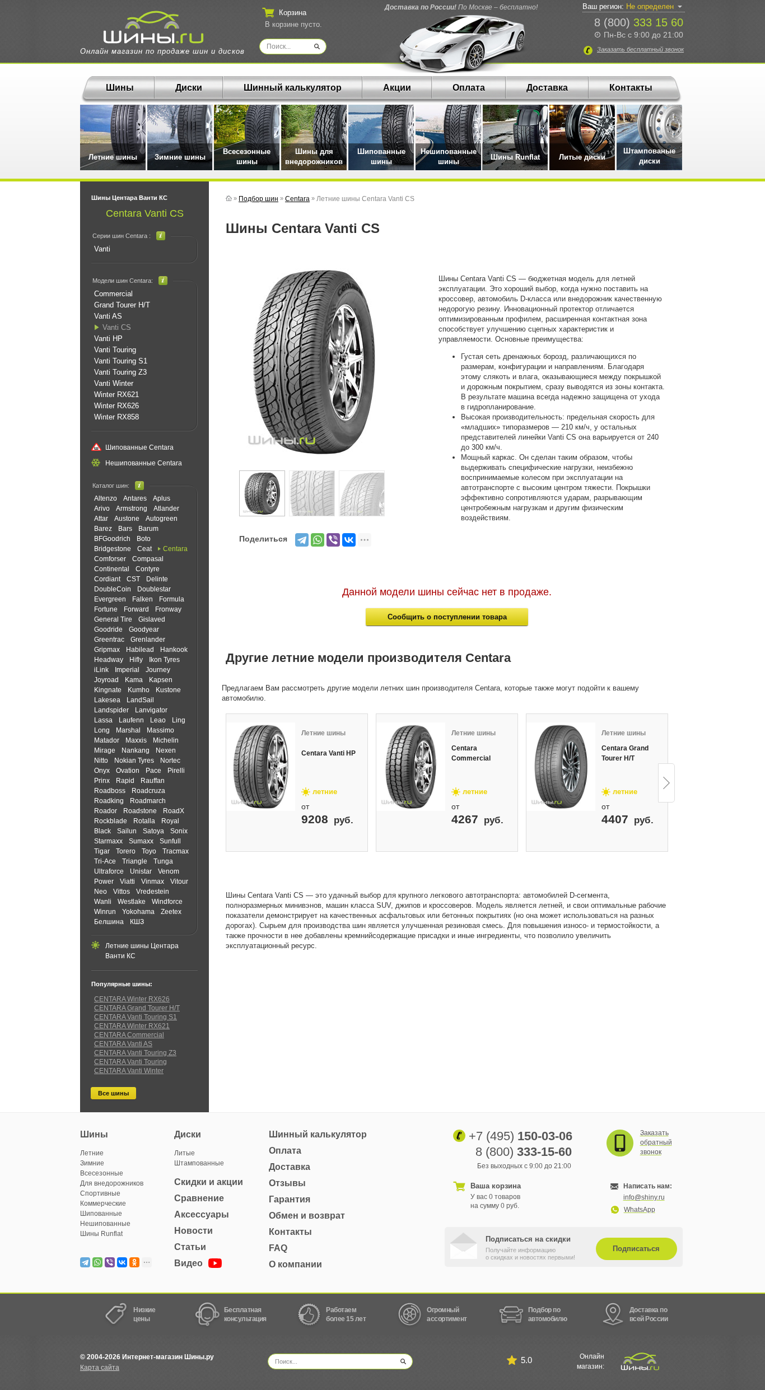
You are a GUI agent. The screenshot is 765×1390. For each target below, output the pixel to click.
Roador (105, 811)
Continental (111, 569)
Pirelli (176, 771)
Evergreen (110, 599)
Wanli (102, 902)
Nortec (170, 760)
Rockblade (110, 821)
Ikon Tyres (164, 660)
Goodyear (144, 629)
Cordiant (107, 579)
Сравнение (199, 1198)
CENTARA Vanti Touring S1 (135, 1017)
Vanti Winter (113, 383)
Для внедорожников (111, 1183)
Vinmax (152, 881)
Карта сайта (99, 1368)
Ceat (144, 549)
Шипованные (101, 1214)
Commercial (113, 294)
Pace (153, 771)
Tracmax (175, 851)
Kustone (168, 690)
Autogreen (162, 519)
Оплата (469, 87)
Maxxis (136, 740)
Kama (134, 680)
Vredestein (152, 891)
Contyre (148, 569)
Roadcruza (148, 791)
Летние (92, 1153)
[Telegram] (302, 540)
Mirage (104, 750)
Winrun (105, 912)
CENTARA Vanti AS (123, 1044)
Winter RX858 (116, 417)
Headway (108, 660)
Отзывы (287, 1183)
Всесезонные (101, 1173)
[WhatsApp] (317, 540)
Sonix (179, 831)
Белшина (109, 922)
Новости (193, 1230)
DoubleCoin (112, 589)
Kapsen (160, 680)
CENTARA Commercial (129, 1035)
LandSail (140, 700)
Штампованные (199, 1163)
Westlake (132, 902)
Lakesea (107, 700)
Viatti (127, 881)
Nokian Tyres (134, 760)
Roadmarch (148, 801)
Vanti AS (108, 316)
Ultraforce (109, 871)
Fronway (168, 609)
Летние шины (112, 157)
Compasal (148, 559)
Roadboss (109, 791)
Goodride (108, 629)
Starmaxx (108, 841)
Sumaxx (141, 841)
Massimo (160, 730)
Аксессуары (201, 1214)
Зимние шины (180, 157)
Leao (158, 720)
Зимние (92, 1163)
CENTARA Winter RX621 (132, 1026)
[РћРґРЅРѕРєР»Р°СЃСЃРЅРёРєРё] (134, 1262)
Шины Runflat (515, 157)
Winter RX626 (116, 406)
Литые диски (582, 157)
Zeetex (171, 912)
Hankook (174, 650)
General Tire (113, 619)
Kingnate (108, 690)
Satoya (153, 831)
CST (133, 579)
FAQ (278, 1248)
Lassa (103, 720)
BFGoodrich (112, 539)
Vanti (102, 249)
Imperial (127, 670)
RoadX (173, 811)
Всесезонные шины (246, 156)
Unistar (141, 871)
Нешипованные (105, 1224)
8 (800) (638, 22)
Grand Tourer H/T (122, 305)
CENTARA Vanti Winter (129, 1071)
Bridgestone (112, 549)
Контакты (630, 87)
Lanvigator (151, 710)
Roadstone (140, 811)
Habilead (140, 650)
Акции (397, 87)
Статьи (190, 1247)
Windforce (167, 902)
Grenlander (147, 639)
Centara (175, 549)
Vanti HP (108, 338)
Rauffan (153, 781)
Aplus (161, 498)
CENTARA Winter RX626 (132, 999)
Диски (188, 87)
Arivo (102, 508)
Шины (120, 87)
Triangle (134, 861)
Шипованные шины (381, 156)
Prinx (102, 781)
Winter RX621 (116, 394)
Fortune (106, 609)
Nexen (166, 750)
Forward (136, 609)
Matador (106, 740)
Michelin (166, 740)
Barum (148, 529)
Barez (103, 529)
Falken (142, 599)
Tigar (102, 851)
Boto (144, 539)
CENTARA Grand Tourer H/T (137, 1008)
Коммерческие (103, 1203)
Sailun (127, 831)
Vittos (121, 891)
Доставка (547, 87)
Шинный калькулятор (293, 87)
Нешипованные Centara (143, 463)
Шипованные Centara (139, 447)
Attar (101, 519)
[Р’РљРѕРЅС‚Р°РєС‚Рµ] (349, 540)
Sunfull (170, 841)
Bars (125, 529)
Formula (171, 599)
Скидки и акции (208, 1182)
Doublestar (154, 589)
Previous (226, 783)
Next (666, 783)
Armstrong (131, 508)
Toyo (149, 851)
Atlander (166, 508)
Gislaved (151, 619)
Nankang (136, 750)
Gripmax (107, 650)
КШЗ (137, 922)
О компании (295, 1264)
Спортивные (100, 1193)
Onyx (102, 771)
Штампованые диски (649, 156)
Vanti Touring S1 (120, 361)
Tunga (163, 861)
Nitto (101, 760)
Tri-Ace (105, 861)
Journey (158, 670)
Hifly (136, 660)
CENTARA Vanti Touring (130, 1062)
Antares (135, 498)
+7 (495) (520, 1136)
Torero (126, 851)
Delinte (157, 579)
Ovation (127, 771)
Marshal (128, 730)
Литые (184, 1153)
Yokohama (138, 912)
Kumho (139, 690)
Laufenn (131, 720)
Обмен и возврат (307, 1215)
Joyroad (106, 680)
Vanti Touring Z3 (120, 372)
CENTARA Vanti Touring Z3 (135, 1053)
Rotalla (144, 821)
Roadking (109, 801)
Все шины (113, 1093)
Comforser (110, 559)
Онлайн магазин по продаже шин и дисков (162, 51)
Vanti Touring (115, 350)
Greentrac (109, 639)
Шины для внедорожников (314, 156)
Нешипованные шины (449, 156)
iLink (101, 670)
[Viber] (333, 540)
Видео (189, 1263)
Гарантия (289, 1199)
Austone (126, 519)
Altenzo (105, 498)
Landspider (111, 710)
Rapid (125, 781)
